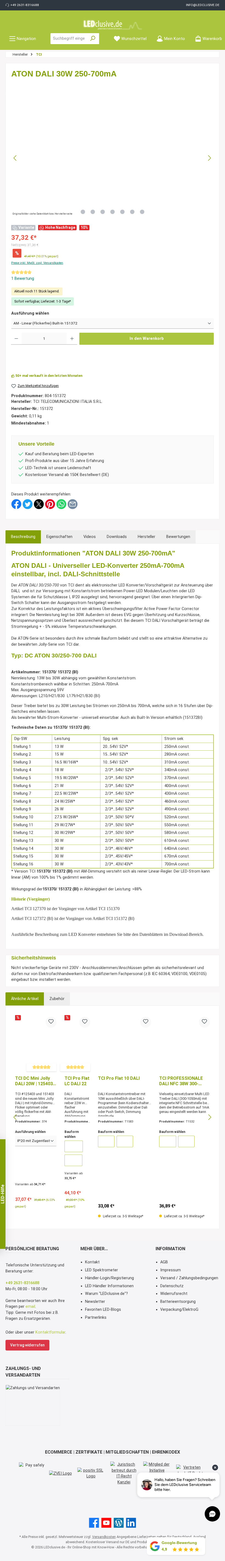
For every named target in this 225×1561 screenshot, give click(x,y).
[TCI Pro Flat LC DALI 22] (77, 1044)
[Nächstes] (209, 158)
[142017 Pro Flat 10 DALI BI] (125, 1141)
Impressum (170, 1270)
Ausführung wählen (30, 313)
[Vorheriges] (15, 158)
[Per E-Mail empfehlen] (72, 504)
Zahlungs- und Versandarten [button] (23, 1372)
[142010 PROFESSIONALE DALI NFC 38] (167, 1141)
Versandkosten (104, 1537)
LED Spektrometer (101, 1270)
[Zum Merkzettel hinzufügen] (51, 1022)
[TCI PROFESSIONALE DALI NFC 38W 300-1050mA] (184, 1044)
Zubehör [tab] (56, 998)
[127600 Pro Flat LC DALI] (73, 1146)
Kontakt (92, 1262)
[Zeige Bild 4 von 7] (112, 212)
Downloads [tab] (117, 536)
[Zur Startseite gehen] (112, 24)
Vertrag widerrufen (27, 1345)
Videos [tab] (89, 536)
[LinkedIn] (131, 1523)
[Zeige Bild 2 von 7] (93, 212)
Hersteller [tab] (146, 536)
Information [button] (170, 1248)
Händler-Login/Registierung (109, 1278)
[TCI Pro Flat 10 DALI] (124, 1044)
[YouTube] (106, 1523)
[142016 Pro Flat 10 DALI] (106, 1141)
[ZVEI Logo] (60, 1473)
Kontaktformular (50, 1332)
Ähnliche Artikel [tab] (24, 998)
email (30, 1306)
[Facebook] (94, 1523)
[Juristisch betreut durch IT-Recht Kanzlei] (124, 1473)
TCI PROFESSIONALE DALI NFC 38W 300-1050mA (181, 1081)
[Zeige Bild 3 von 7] (102, 212)
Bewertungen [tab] (178, 536)
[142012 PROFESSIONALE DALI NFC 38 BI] (186, 1141)
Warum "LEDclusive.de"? (106, 1293)
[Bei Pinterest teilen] (50, 504)
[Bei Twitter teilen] (27, 504)
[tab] (23, 536)
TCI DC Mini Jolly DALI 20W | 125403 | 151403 (35, 1081)
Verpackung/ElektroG (179, 1309)
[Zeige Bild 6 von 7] (132, 212)
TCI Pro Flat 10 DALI (119, 1078)
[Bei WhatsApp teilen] (61, 504)
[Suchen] (93, 38)
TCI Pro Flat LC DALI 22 (76, 1081)
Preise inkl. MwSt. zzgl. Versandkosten (37, 263)
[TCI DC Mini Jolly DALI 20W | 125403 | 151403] (36, 1044)
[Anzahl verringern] (16, 339)
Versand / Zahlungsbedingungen (189, 1278)
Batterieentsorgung (178, 1301)
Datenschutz (172, 1286)
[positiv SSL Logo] (91, 1473)
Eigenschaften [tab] (59, 536)
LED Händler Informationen (109, 1286)
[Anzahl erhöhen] (72, 339)
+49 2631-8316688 (24, 5)
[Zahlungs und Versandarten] (32, 1405)
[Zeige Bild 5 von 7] (122, 212)
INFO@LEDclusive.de (203, 5)
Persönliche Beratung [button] (32, 1248)
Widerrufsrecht (173, 1293)
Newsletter (95, 1301)
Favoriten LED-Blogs (103, 1309)
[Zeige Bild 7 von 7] (142, 212)
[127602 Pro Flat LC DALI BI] (73, 1160)
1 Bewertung (22, 278)
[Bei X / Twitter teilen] (39, 504)
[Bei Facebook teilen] (16, 504)
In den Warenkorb (147, 338)
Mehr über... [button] (94, 1248)
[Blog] (119, 1523)
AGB (164, 1262)
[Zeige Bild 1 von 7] (83, 212)
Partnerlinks (95, 1317)
